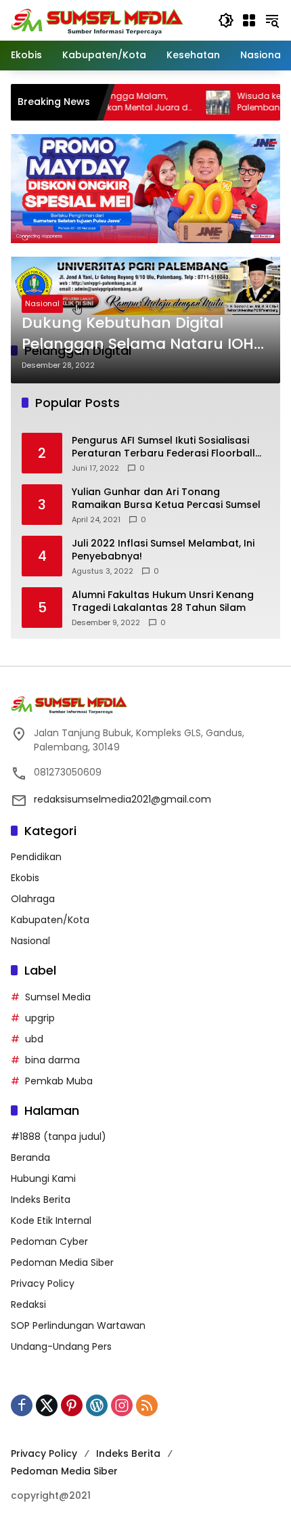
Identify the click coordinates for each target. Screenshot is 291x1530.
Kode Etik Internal (51, 1220)
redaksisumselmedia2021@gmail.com (122, 799)
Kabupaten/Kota (50, 920)
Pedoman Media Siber (62, 1262)
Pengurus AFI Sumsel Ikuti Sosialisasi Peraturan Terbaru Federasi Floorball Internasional (163, 447)
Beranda (30, 1157)
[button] (226, 20)
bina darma (52, 1060)
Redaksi (28, 1304)
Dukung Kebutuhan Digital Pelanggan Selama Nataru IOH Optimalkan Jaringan (138, 334)
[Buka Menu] (249, 20)
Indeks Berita (40, 1199)
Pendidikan (36, 857)
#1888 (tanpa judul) (58, 1136)
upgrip (40, 1018)
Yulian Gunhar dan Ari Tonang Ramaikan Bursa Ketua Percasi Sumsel (166, 499)
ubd (34, 1039)
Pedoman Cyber (49, 1241)
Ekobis (25, 878)
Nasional (42, 303)
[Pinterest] (72, 1405)
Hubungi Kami (43, 1178)
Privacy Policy (42, 1283)
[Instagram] (122, 1405)
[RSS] (147, 1405)
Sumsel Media (58, 997)
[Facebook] (21, 1405)
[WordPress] (97, 1405)
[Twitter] (47, 1405)
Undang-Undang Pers (61, 1346)
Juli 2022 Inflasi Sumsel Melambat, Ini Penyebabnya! (163, 550)
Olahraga (33, 899)
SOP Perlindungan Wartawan (78, 1325)
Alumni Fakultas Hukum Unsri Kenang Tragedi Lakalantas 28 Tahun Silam (163, 602)
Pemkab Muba (59, 1081)
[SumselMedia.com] (97, 19)
